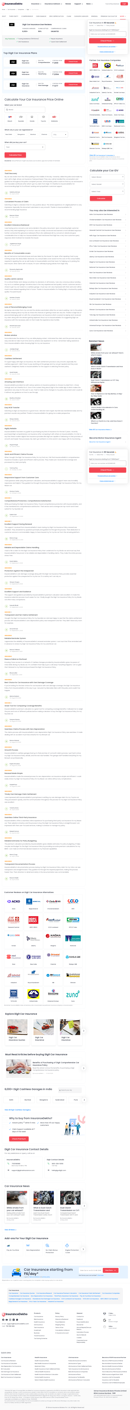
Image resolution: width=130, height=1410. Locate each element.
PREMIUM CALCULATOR (109, 16)
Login (124, 4)
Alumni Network (81, 1335)
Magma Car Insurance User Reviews (102, 262)
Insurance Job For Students (110, 1380)
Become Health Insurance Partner (112, 1366)
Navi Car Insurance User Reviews (100, 273)
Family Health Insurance (42, 1377)
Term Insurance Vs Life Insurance (78, 1369)
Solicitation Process (83, 1332)
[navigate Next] (83, 1030)
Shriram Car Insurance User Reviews (102, 310)
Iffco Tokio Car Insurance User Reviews (103, 246)
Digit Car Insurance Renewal (66, 1040)
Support (77, 4)
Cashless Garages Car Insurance (20, 1299)
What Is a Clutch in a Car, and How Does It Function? (106, 422)
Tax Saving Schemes (40, 1338)
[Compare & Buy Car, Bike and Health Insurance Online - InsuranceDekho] (12, 4)
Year (8, 147)
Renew (68, 4)
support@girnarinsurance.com (23, 1170)
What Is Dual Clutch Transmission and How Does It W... (42, 1209)
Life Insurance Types (74, 1363)
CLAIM (69, 16)
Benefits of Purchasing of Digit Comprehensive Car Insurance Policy (56, 1063)
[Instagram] (10, 1320)
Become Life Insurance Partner (111, 1369)
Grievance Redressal (61, 1319)
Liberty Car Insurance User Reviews (101, 257)
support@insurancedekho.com (18, 1324)
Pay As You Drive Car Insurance (90, 1296)
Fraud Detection (60, 1322)
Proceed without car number (107, 46)
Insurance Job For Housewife (111, 1377)
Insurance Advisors (52, 4)
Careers (79, 1338)
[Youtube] (6, 1320)
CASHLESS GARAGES (81, 16)
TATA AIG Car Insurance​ (91, 1299)
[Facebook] (3, 1320)
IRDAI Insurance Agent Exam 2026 (112, 1374)
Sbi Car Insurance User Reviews (100, 304)
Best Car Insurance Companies (11, 1377)
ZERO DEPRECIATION (56, 16)
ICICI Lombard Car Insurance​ (71, 1299)
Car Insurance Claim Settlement (89, 1293)
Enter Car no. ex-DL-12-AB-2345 (90, 1270)
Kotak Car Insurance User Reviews (101, 251)
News (88, 4)
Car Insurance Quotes (27, 1293)
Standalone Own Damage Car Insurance (46, 1299)
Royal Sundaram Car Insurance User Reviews (105, 299)
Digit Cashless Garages (20, 1110)
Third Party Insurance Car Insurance (66, 1296)
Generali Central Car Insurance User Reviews (105, 230)
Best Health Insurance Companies (45, 1363)
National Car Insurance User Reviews (102, 267)
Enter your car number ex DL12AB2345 (103, 34)
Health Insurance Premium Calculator (46, 1374)
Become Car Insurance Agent (99, 442)
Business (37, 1333)
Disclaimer (80, 1325)
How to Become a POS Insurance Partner (114, 1372)
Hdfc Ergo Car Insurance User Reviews (102, 236)
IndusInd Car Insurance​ (55, 1302)
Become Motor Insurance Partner (112, 1363)
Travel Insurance (39, 1336)
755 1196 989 (10, 1326)
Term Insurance (39, 1327)
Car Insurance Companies (104, 155)
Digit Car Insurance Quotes (17, 1038)
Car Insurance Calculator (9, 1363)
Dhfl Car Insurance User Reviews (100, 225)
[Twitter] (17, 1320)
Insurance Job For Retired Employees (113, 1383)
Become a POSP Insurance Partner (112, 1361)
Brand (11, 110)
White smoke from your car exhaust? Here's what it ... (15, 1209)
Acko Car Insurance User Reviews (101, 214)
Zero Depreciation (33, 1250)
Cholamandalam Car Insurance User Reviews (105, 220)
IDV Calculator (5, 1369)
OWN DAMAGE (41, 16)
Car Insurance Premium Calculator (65, 1293)
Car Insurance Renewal (44, 1293)
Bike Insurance (38, 1319)
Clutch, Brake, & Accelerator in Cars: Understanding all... (104, 408)
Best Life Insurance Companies (78, 1372)
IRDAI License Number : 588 (104, 1393)
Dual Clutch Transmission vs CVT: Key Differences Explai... (105, 381)
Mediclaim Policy (40, 1366)
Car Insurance (13, 1293)
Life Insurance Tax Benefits (76, 1377)
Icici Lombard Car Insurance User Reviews (104, 241)
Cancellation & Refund (62, 1330)
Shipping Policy (60, 1325)
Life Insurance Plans (74, 1374)
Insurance (35, 4)
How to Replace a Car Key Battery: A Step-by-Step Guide (107, 395)
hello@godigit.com (59, 1170)
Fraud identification (83, 1322)
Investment (37, 1330)
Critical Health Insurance (42, 1372)
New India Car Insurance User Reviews (102, 278)
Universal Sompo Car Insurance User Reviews (105, 325)
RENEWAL (94, 16)
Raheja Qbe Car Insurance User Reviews (103, 288)
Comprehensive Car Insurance (19, 1296)
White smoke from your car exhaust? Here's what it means (107, 354)
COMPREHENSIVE (27, 16)
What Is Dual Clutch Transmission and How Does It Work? (107, 368)
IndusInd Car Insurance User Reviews (102, 294)
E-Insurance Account (62, 1333)
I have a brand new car (107, 52)
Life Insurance (38, 1325)
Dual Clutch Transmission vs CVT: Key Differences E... (70, 1209)
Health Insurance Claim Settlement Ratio (47, 1369)
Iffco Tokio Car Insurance (37, 1302)
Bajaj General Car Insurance (18, 1302)
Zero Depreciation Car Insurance (42, 1296)
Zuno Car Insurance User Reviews (101, 331)
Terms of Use (59, 1327)
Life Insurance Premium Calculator (79, 1380)
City (54, 134)
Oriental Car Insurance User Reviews (102, 283)
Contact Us (80, 1316)
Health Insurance (39, 1322)
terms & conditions (34, 1277)
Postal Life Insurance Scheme (77, 1361)
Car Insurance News (102, 430)
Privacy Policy (59, 1316)
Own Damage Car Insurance (10, 1372)
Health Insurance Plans (42, 1361)
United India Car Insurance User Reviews (103, 320)
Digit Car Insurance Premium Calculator (40, 1041)
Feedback (80, 1319)
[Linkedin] (13, 1320)
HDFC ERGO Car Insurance (109, 1299)
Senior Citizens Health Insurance (45, 1380)
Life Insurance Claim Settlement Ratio (80, 1366)
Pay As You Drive (13, 1250)
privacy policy (46, 1277)
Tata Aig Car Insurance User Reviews (102, 315)
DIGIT (4, 16)
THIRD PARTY (13, 16)
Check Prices (73, 62)
